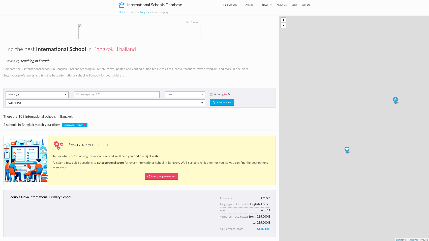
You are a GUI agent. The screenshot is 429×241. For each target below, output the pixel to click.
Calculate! (263, 228)
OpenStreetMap (411, 239)
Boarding (219, 94)
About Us (282, 5)
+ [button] (283, 20)
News (265, 5)
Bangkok (144, 12)
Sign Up (306, 5)
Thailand (132, 12)
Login (294, 5)
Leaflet (399, 239)
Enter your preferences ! (163, 176)
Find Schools (230, 5)
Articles (250, 5)
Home (122, 12)
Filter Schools (224, 102)
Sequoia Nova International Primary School (40, 197)
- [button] (283, 25)
